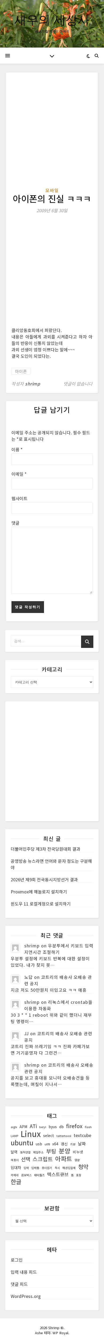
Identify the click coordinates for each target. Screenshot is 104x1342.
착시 (57, 1168)
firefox (74, 1126)
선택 (25, 1159)
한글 (16, 1181)
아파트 (63, 1159)
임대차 (16, 1167)
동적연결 (25, 1152)
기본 (72, 1144)
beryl (42, 1127)
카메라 (15, 1175)
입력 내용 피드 (24, 1272)
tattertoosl (64, 1136)
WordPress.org (26, 1296)
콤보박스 (26, 1175)
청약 (83, 1166)
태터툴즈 (39, 1175)
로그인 (17, 1260)
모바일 (52, 190)
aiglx (14, 1127)
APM (23, 1126)
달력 (14, 1152)
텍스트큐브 (58, 1174)
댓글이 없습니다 (78, 383)
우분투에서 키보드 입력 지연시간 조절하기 (58, 948)
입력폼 (35, 1168)
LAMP (14, 1136)
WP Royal (60, 1332)
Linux (31, 1133)
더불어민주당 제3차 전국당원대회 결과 (45, 849)
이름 (17, 449)
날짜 (82, 1144)
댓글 (15, 523)
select (48, 1135)
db (61, 1126)
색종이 (15, 1160)
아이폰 (21, 371)
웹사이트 (19, 498)
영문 (77, 1160)
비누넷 (78, 1152)
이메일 (19, 474)
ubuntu (22, 1142)
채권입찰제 (69, 1168)
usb (39, 1143)
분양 (64, 1151)
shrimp (32, 383)
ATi (33, 1126)
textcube (82, 1135)
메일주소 (38, 1152)
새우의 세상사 (52, 19)
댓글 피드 (19, 1284)
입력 (26, 1168)
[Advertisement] (52, 132)
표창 (78, 1175)
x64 (55, 1143)
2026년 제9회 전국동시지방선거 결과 (44, 879)
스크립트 (43, 1159)
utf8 (47, 1144)
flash (88, 1127)
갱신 (64, 1143)
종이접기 (47, 1168)
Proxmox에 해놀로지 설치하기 (39, 891)
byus (53, 1126)
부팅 (51, 1151)
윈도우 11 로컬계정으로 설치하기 (41, 903)
